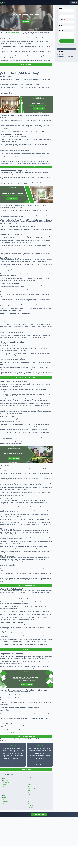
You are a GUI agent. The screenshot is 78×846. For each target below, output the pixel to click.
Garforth (30, 801)
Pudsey (5, 799)
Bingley (5, 795)
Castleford (30, 803)
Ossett (29, 780)
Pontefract (30, 805)
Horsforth (30, 782)
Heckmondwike (7, 791)
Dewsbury (5, 801)
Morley (5, 808)
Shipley (5, 793)
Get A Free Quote (26, 769)
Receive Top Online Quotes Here (26, 585)
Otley (29, 792)
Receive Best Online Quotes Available (26, 167)
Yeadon (29, 784)
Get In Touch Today (26, 64)
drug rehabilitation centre (14, 32)
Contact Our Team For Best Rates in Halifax (26, 377)
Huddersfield (12, 732)
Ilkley (29, 790)
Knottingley (30, 807)
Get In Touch (66, 49)
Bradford (18, 732)
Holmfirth (30, 777)
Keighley (5, 806)
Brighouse (6, 732)
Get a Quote (26, 21)
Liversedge (23, 732)
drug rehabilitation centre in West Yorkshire (12, 383)
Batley (4, 797)
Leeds (29, 786)
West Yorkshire (31, 788)
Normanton (30, 799)
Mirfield (5, 789)
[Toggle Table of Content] (12, 69)
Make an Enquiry (39, 814)
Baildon (5, 803)
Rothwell (30, 797)
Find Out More (26, 649)
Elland (1, 732)
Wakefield (30, 794)
